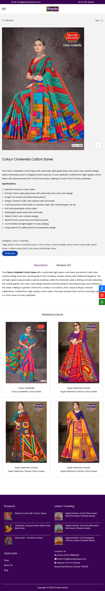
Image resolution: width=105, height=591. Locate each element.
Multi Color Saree (31, 248)
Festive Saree (79, 244)
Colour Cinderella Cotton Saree (26, 391)
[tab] (41, 265)
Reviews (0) (64, 265)
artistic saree (14, 244)
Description (41, 265)
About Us (8, 565)
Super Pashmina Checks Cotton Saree (78, 391)
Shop (6, 560)
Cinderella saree (29, 244)
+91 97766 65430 (86, 2)
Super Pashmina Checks (78, 388)
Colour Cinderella (20, 240)
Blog (6, 570)
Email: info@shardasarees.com (26, 2)
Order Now (10, 253)
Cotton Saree (43, 244)
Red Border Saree (48, 248)
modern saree (15, 248)
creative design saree (61, 244)
